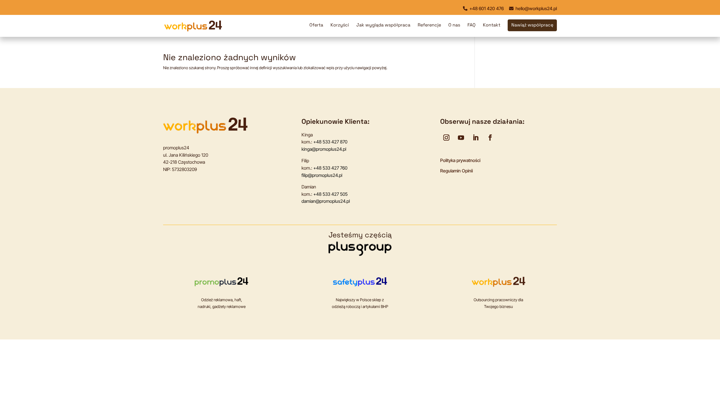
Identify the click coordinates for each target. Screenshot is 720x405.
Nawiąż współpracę (532, 25)
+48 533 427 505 (330, 194)
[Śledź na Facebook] (490, 137)
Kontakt (491, 25)
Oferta (316, 25)
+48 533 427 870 (330, 142)
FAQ (471, 25)
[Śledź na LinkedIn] (475, 137)
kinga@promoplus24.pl (324, 149)
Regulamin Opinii (456, 171)
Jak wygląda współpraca (383, 25)
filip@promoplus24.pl (322, 175)
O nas (454, 25)
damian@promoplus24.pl (326, 201)
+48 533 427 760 (330, 168)
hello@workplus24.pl (535, 8)
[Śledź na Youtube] (461, 137)
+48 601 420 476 (486, 8)
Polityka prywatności (460, 160)
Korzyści (339, 25)
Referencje (429, 25)
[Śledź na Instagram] (446, 137)
